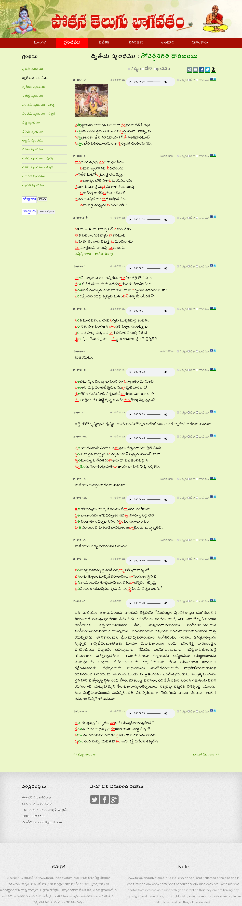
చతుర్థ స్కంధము (32, 96)
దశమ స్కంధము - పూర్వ (37, 159)
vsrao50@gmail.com (47, 822)
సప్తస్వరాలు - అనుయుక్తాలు (95, 254)
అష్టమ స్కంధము (32, 141)
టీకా (149, 69)
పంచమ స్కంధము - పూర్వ (38, 105)
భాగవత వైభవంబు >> (206, 755)
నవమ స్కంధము (32, 150)
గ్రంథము (72, 43)
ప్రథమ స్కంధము (32, 69)
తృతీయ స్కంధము (33, 87)
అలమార (168, 43)
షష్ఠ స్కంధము (31, 123)
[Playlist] (213, 70)
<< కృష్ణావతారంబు (84, 755)
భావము (163, 69)
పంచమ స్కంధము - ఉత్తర (38, 114)
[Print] (189, 70)
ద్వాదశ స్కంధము (33, 186)
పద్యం (136, 69)
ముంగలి (40, 43)
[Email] (195, 70)
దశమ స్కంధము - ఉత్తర (37, 168)
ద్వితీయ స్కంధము (35, 78)
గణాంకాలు (200, 43)
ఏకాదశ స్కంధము (33, 177)
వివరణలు (136, 43)
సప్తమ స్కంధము (32, 132)
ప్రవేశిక (104, 43)
